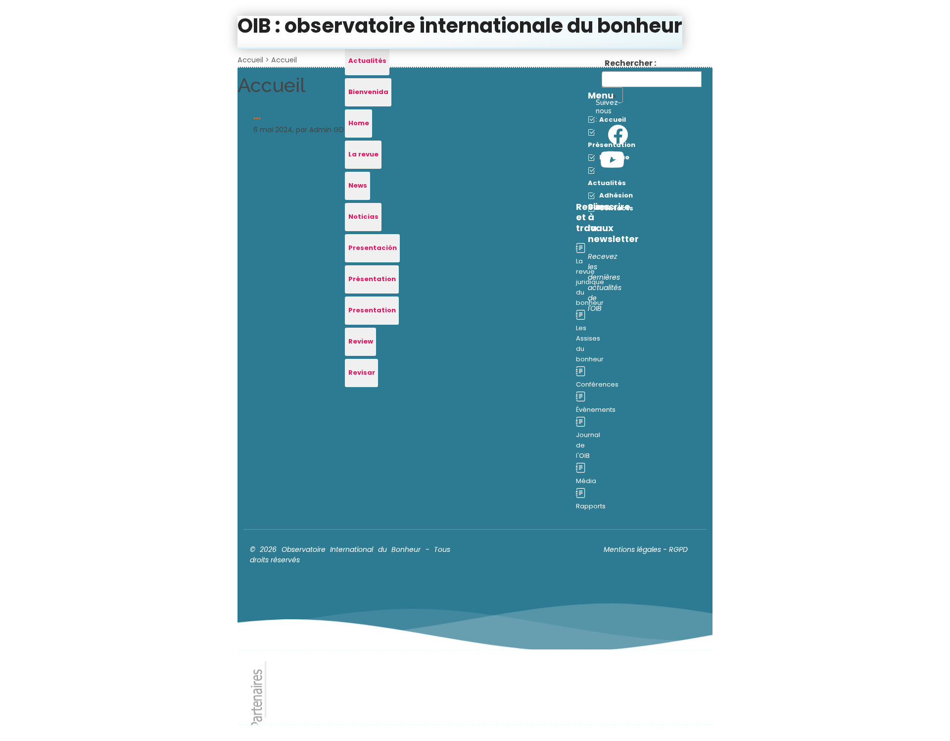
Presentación (372, 247)
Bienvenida (368, 92)
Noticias (363, 216)
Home (358, 123)
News (357, 185)
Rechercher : (630, 63)
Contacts (615, 208)
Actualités (367, 60)
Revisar (361, 372)
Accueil (250, 60)
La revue (363, 154)
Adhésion (615, 195)
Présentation (372, 279)
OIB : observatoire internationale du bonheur (460, 26)
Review (360, 341)
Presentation (372, 310)
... (257, 116)
